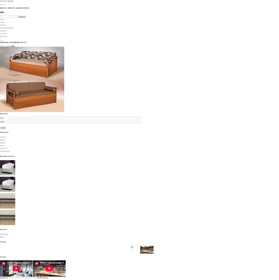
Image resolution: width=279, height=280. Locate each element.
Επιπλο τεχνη (4, 277)
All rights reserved (42, 277)
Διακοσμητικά (4, 234)
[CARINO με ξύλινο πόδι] (7, 161)
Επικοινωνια (3, 36)
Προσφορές (3, 30)
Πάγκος (2, 145)
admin (13, 46)
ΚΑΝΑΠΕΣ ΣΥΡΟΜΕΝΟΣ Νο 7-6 (13, 42)
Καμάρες (2, 140)
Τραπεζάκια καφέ (5, 151)
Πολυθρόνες (3, 148)
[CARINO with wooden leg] (7, 177)
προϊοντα (2, 25)
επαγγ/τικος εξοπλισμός (7, 28)
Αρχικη (2, 19)
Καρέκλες (2, 142)
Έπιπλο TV (3, 137)
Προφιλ (2, 22)
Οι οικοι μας (3, 33)
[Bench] (7, 210)
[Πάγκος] (7, 194)
